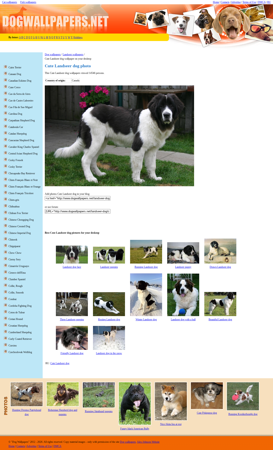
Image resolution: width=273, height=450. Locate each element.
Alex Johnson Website (148, 441)
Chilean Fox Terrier (18, 213)
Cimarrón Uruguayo (19, 266)
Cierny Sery (15, 259)
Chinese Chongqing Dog (21, 219)
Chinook (13, 239)
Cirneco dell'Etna (17, 272)
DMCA (262, 2)
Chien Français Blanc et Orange (25, 186)
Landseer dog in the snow (109, 353)
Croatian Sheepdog (18, 325)
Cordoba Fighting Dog (20, 305)
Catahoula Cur (16, 127)
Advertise (236, 2)
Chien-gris (14, 199)
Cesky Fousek (16, 160)
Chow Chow (15, 252)
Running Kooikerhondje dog (242, 414)
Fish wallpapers (28, 2)
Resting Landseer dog (109, 319)
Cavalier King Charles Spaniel (24, 146)
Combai (12, 299)
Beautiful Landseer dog (220, 319)
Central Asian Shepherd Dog (23, 153)
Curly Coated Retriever (20, 338)
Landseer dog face (72, 266)
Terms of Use (249, 2)
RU (269, 2)
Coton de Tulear (17, 312)
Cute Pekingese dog (207, 412)
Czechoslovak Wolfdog (20, 352)
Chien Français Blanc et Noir (23, 180)
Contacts (225, 2)
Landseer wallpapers (73, 54)
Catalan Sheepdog (18, 133)
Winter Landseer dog (146, 319)
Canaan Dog (15, 74)
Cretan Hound (16, 319)
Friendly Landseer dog (72, 353)
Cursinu (13, 345)
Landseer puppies (109, 266)
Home (216, 2)
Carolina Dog (15, 113)
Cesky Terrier (15, 166)
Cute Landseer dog (59, 363)
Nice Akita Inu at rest (171, 424)
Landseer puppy (183, 266)
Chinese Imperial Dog (20, 233)
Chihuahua (14, 206)
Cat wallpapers (9, 2)
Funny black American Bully (134, 428)
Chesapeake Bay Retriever (22, 173)
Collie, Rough (16, 285)
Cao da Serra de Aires (19, 93)
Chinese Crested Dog (19, 226)
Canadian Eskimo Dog (20, 80)
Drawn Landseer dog (220, 266)
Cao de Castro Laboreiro (21, 100)
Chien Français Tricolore (21, 193)
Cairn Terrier (15, 67)
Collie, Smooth (16, 292)
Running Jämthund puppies (99, 411)
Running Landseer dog (146, 266)
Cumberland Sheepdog (20, 332)
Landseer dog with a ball (183, 319)
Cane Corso (14, 87)
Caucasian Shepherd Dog (21, 140)
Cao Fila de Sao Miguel (20, 107)
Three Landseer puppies (72, 319)
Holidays (78, 37)
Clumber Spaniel (17, 279)
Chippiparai (14, 246)
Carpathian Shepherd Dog (22, 120)
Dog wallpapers (53, 54)
